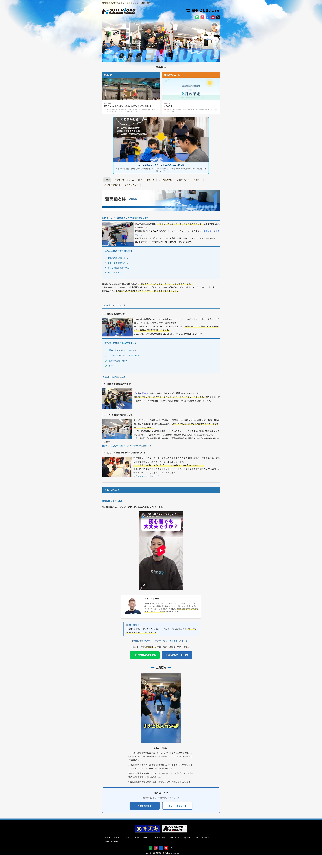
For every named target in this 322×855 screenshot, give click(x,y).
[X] (218, 17)
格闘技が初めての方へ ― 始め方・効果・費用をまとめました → (161, 640)
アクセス (146, 837)
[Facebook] (208, 17)
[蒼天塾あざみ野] (119, 12)
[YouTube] (213, 17)
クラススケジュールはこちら (146, 476)
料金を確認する (145, 805)
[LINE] (197, 17)
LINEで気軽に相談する (145, 655)
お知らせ (187, 837)
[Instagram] (202, 17)
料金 (137, 837)
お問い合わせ (174, 837)
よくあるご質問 (159, 837)
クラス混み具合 (111, 841)
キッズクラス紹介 (201, 837)
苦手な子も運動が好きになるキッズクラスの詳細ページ (127, 445)
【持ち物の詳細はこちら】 (114, 377)
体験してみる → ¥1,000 (176, 655)
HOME (107, 837)
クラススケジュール (177, 805)
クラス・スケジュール (122, 837)
